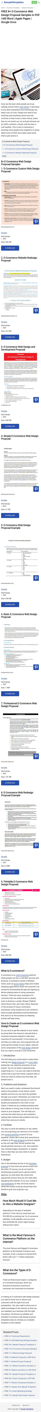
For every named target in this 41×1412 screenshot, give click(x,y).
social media (19, 984)
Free (34, 2)
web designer (19, 1140)
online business (22, 975)
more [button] (4, 156)
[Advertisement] (20, 46)
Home (3, 8)
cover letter (33, 1062)
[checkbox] (2, 2)
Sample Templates (27, 1409)
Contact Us (16, 1405)
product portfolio (12, 1134)
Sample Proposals (27, 8)
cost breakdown (7, 1184)
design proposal (18, 1062)
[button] (39, 2)
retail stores (24, 107)
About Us (26, 1405)
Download (10, 248)
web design (26, 1048)
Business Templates (13, 8)
